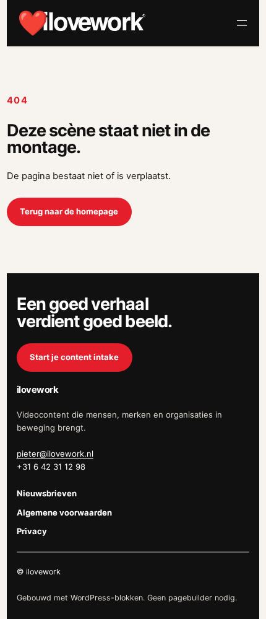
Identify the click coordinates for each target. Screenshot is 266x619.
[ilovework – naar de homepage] (82, 23)
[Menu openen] (241, 22)
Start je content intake (74, 357)
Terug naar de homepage (69, 211)
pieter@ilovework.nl (55, 454)
